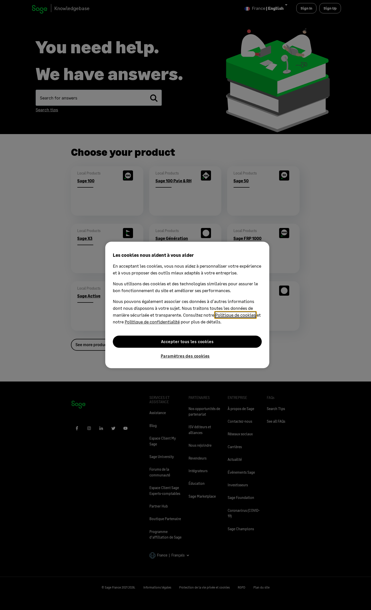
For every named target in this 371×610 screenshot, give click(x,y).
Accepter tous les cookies (187, 341)
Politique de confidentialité (152, 321)
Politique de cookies (235, 315)
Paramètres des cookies (185, 355)
